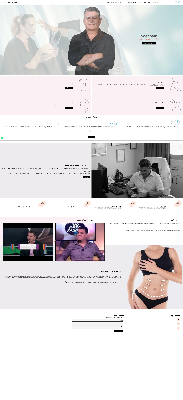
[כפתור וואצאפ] (2, 138)
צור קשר (112, 2)
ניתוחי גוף (149, 2)
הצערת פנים (140, 2)
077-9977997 (4, 2)
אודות (116, 2)
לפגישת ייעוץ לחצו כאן (149, 43)
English (108, 2)
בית (157, 2)
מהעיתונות (135, 2)
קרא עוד (86, 177)
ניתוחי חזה (154, 2)
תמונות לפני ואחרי (128, 2)
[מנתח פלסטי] (178, 2)
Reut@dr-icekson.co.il (171, 324)
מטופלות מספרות (121, 2)
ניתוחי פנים (145, 2)
